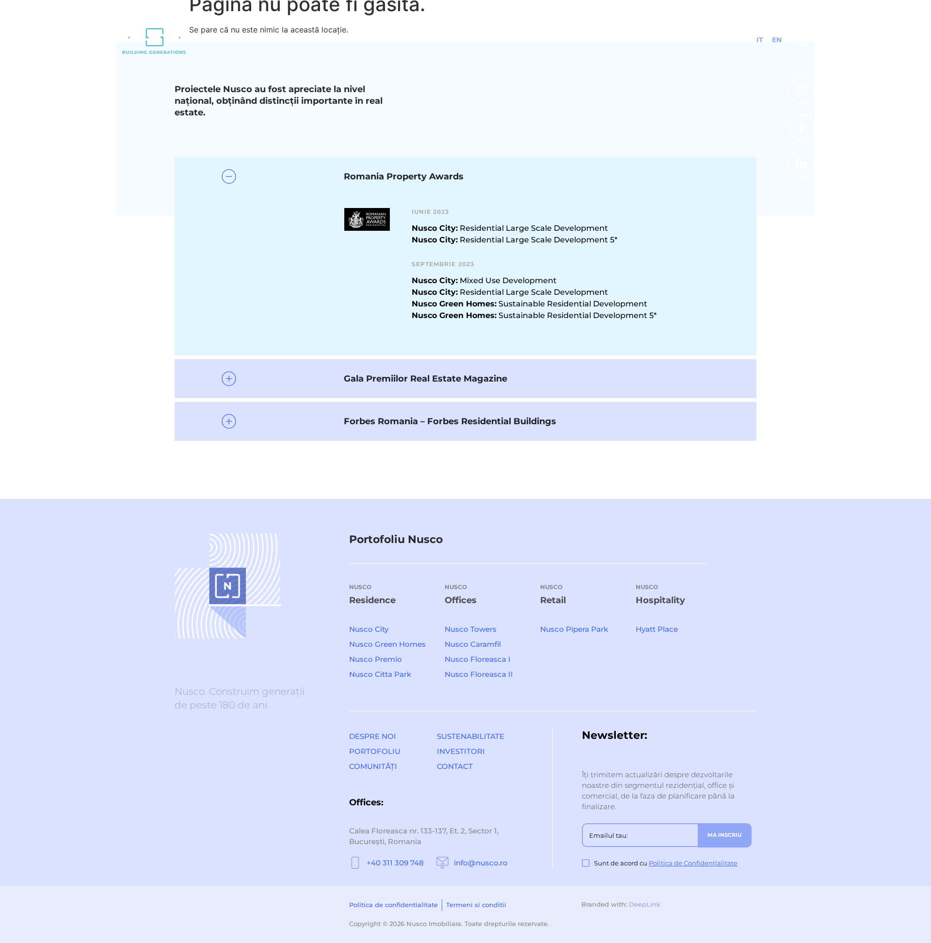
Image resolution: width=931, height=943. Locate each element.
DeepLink (644, 904)
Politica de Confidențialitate (693, 863)
